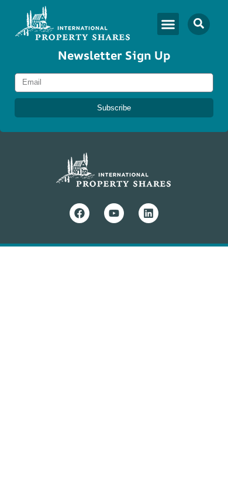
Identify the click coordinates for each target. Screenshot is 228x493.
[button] (168, 24)
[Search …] (199, 24)
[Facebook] (79, 213)
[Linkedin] (148, 213)
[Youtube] (114, 213)
